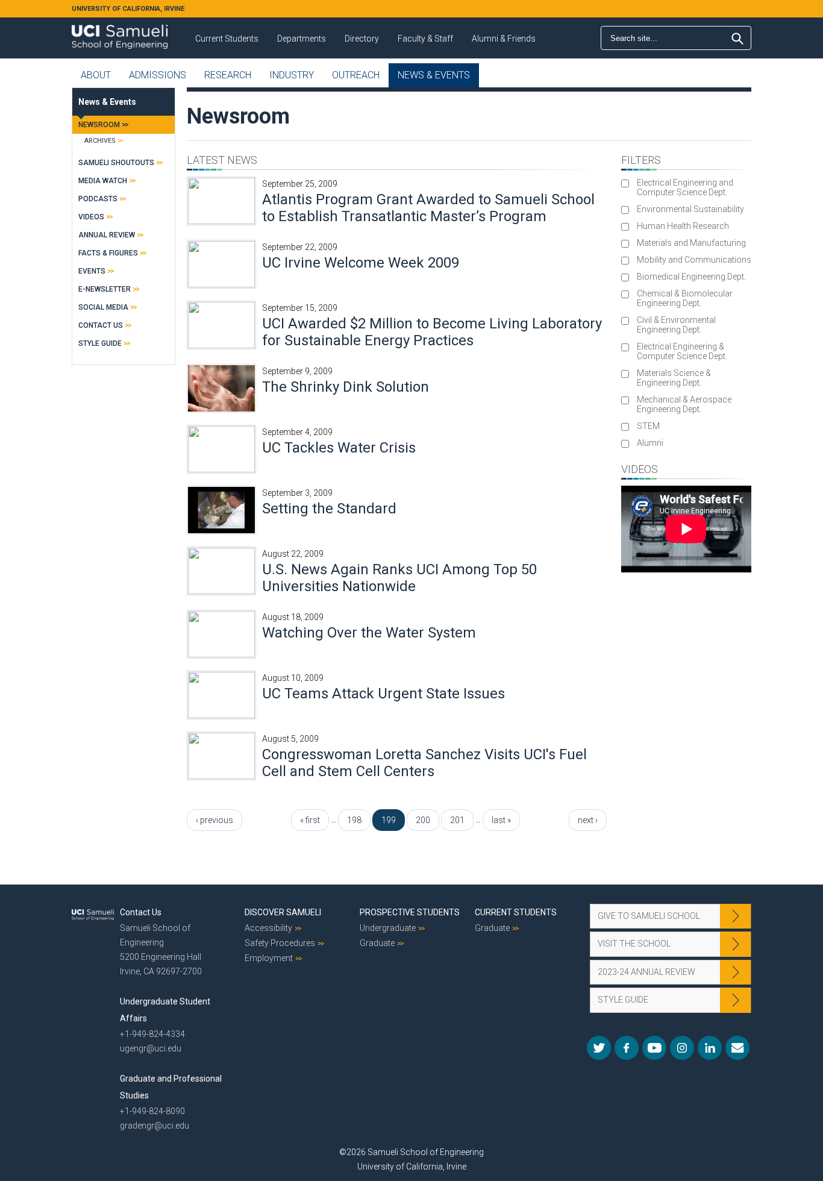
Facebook (627, 1048)
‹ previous (214, 820)
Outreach (356, 75)
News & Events (434, 75)
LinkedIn (710, 1048)
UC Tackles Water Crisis (339, 447)
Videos (91, 217)
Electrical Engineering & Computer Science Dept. (682, 351)
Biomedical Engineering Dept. (691, 276)
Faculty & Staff (425, 38)
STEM (648, 426)
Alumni (650, 443)
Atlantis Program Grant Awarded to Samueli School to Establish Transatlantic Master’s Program (428, 208)
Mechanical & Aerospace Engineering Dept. (684, 404)
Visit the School (634, 943)
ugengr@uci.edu (150, 1048)
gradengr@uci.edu (154, 1125)
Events (91, 271)
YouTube (654, 1048)
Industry (291, 75)
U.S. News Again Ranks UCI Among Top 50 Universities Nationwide (399, 578)
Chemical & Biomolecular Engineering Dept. (685, 298)
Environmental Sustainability (690, 209)
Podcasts (97, 199)
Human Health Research (683, 226)
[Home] (119, 32)
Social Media (103, 307)
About (96, 75)
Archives (100, 141)
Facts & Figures (108, 253)
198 (354, 820)
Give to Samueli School (649, 916)
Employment (269, 958)
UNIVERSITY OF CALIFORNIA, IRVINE (128, 9)
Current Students (226, 38)
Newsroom (99, 125)
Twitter (599, 1048)
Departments (301, 38)
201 (457, 820)
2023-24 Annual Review (646, 972)
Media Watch (102, 181)
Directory (362, 38)
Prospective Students (410, 912)
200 (423, 820)
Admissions (157, 75)
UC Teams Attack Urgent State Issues (383, 693)
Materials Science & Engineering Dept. (674, 377)
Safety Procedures (280, 943)
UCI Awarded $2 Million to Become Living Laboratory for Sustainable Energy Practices (432, 332)
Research (227, 75)
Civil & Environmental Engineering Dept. (676, 324)
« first (310, 820)
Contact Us (100, 325)
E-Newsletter (104, 289)
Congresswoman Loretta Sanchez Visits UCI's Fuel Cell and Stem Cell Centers (424, 763)
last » (501, 820)
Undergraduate (388, 928)
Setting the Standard (329, 508)
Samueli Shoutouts (116, 162)
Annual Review (106, 235)
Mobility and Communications (694, 260)
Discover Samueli (283, 912)
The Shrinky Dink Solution (345, 386)
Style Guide (100, 343)
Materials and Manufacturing (691, 243)
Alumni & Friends (504, 38)
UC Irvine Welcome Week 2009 (360, 262)
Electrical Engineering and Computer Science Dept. (685, 187)
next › (588, 820)
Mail (737, 1048)
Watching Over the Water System (369, 632)
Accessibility (268, 928)
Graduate (377, 943)
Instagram (682, 1048)
